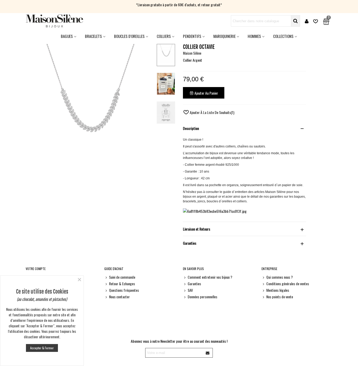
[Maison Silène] (54, 20)
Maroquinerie (224, 36)
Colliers (164, 36)
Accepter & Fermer (42, 348)
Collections (283, 36)
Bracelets (93, 36)
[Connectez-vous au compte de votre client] (306, 21)
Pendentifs (192, 36)
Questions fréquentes (124, 290)
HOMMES (254, 36)
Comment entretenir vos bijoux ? (210, 277)
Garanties (194, 283)
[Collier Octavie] (89, 196)
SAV (190, 290)
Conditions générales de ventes (287, 283)
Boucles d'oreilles (129, 36)
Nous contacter (119, 296)
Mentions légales (277, 290)
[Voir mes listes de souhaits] (316, 21)
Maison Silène (192, 53)
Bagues (67, 36)
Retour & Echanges (122, 283)
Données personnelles (202, 296)
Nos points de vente (279, 296)
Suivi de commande (122, 277)
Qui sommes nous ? (279, 277)
